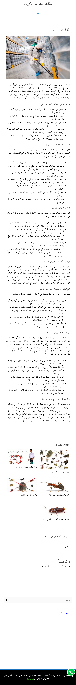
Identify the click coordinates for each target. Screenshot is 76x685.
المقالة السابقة (68, 431)
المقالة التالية (7, 431)
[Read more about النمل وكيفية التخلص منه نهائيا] (54, 485)
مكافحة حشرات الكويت (38, 4)
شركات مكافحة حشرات (64, 630)
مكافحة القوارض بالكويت (28, 495)
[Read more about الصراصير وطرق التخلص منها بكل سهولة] (54, 508)
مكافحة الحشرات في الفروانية (63, 649)
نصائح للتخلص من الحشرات (63, 635)
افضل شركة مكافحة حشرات (43, 242)
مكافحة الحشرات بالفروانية (63, 644)
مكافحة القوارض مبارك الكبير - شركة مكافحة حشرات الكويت (40, 546)
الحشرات (21, 276)
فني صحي (69, 610)
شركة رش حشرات (51, 129)
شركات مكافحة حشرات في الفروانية (60, 662)
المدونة (70, 621)
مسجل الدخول (54, 566)
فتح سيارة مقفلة (66, 612)
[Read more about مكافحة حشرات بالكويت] (54, 459)
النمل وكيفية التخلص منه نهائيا (59, 495)
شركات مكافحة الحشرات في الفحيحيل (59, 653)
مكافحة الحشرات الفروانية (64, 658)
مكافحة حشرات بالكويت (60, 472)
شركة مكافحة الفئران (37, 380)
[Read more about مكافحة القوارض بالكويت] (22, 485)
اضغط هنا (30, 679)
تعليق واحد (66, 34)
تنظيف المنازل (67, 626)
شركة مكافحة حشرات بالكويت (26, 467)
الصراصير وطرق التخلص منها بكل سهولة (56, 519)
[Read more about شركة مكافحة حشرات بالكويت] (22, 457)
